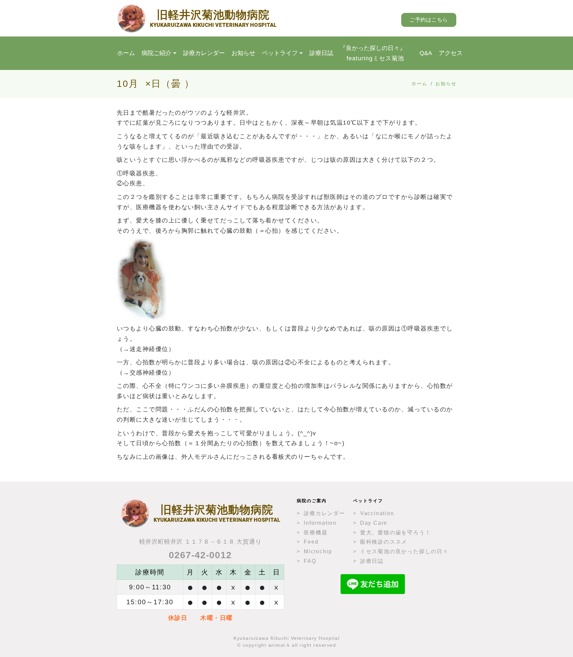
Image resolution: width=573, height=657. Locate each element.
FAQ (310, 561)
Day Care (373, 523)
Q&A (425, 53)
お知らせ (243, 53)
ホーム (126, 53)
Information (320, 523)
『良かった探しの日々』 (373, 53)
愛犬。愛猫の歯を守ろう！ (395, 532)
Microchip (318, 551)
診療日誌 (321, 53)
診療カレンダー (204, 53)
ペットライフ (280, 53)
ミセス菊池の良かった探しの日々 (404, 551)
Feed (311, 542)
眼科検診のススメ (383, 542)
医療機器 (315, 532)
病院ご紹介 (156, 53)
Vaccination (377, 513)
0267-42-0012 (200, 555)
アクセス (451, 53)
